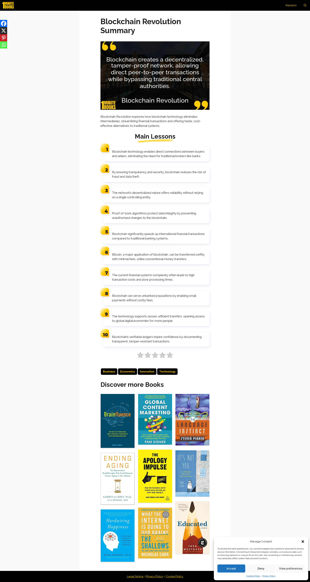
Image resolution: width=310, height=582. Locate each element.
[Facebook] (3, 23)
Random (291, 5)
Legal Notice (135, 576)
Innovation (147, 371)
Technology (167, 371)
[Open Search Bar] (305, 5)
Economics (127, 371)
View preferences (290, 568)
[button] (303, 541)
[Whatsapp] (3, 45)
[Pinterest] (3, 37)
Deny (261, 568)
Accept (231, 568)
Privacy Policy (269, 576)
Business (109, 371)
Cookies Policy (253, 576)
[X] (3, 30)
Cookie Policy (174, 576)
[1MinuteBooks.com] (9, 5)
